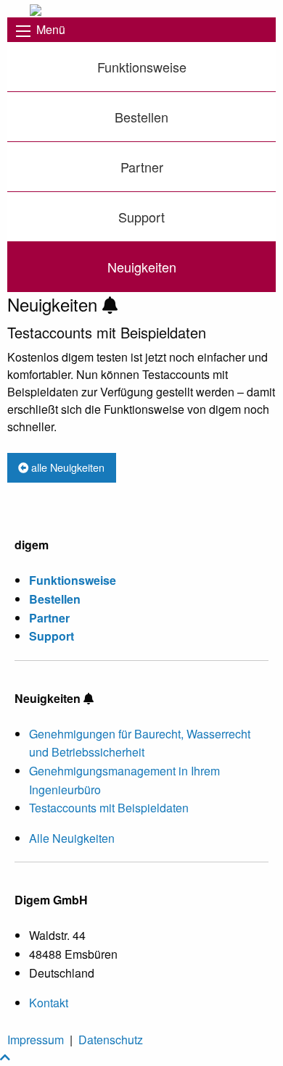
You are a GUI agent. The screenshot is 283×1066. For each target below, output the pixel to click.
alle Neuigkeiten (66, 467)
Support (141, 216)
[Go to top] (5, 1057)
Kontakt (48, 1002)
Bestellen (141, 116)
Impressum (35, 1039)
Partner (141, 166)
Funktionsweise (141, 66)
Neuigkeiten (141, 266)
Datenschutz (110, 1039)
